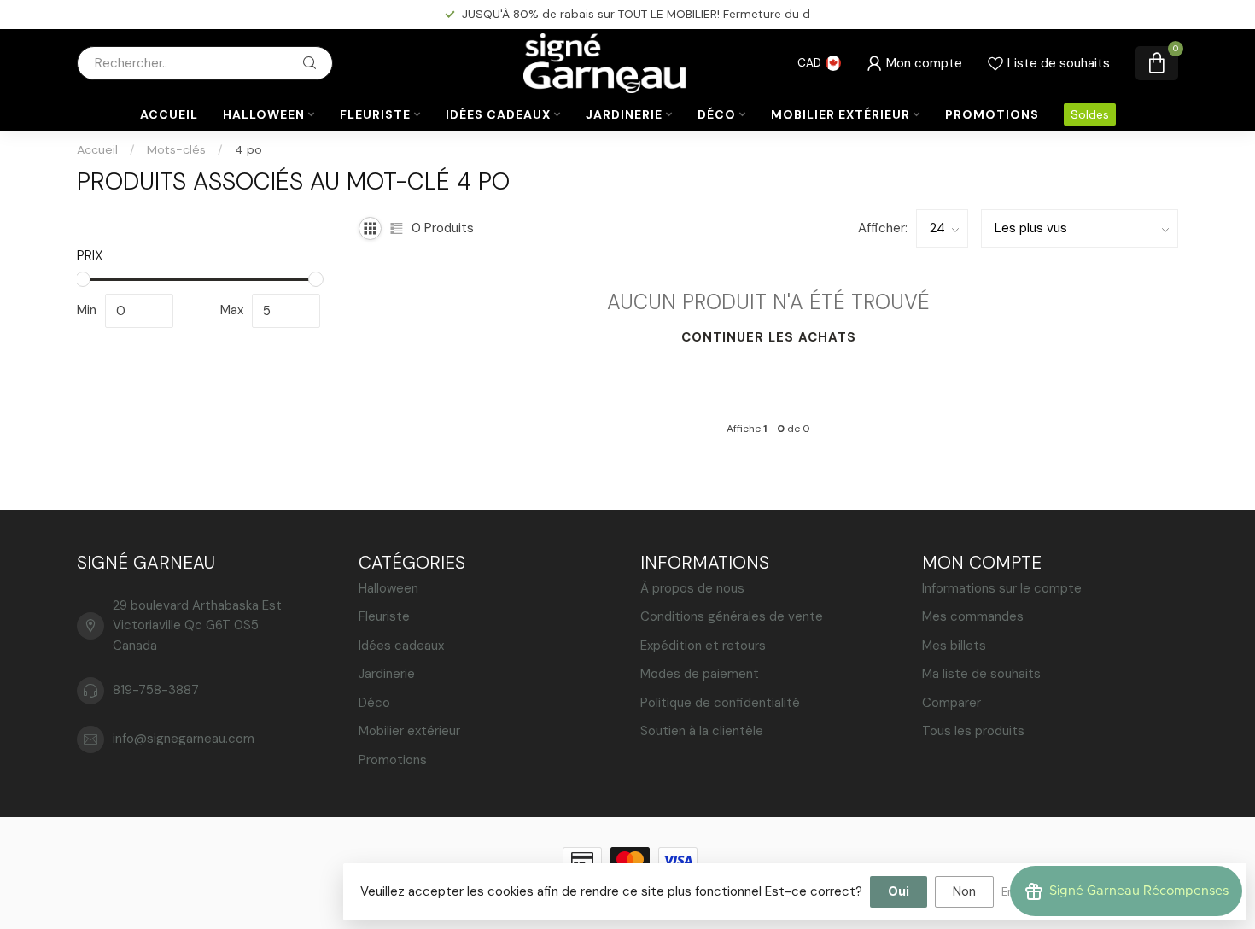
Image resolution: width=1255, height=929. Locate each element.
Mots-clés (176, 149)
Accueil (169, 114)
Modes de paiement (699, 673)
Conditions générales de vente (731, 616)
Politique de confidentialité (720, 702)
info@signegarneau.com (183, 738)
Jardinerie (624, 114)
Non (964, 891)
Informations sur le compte (1002, 588)
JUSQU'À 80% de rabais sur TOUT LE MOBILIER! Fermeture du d (636, 13)
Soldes (1090, 114)
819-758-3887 (156, 689)
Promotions (992, 114)
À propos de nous (692, 588)
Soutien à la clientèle (701, 730)
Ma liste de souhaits (981, 673)
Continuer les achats (768, 337)
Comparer (951, 702)
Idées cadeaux (498, 114)
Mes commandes (973, 616)
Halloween (264, 114)
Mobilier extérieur (840, 114)
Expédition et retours (703, 645)
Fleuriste (375, 114)
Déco (717, 114)
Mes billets (954, 645)
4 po (248, 149)
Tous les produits (973, 730)
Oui (898, 891)
